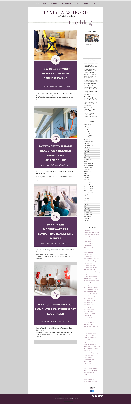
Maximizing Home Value (90, 337)
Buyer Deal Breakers (89, 236)
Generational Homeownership (91, 280)
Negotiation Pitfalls (88, 342)
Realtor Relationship (89, 379)
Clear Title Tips (96, 239)
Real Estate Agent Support (90, 368)
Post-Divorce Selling (89, 353)
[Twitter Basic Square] (93, 391)
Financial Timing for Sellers (90, 278)
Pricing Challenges (88, 355)
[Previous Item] (87, 38)
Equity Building (96, 271)
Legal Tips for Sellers (89, 324)
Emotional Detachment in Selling (92, 258)
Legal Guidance (87, 320)
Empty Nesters (87, 271)
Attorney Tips (87, 230)
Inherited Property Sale (89, 313)
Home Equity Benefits (89, 282)
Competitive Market (88, 243)
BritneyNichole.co (68, 401)
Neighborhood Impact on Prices (92, 346)
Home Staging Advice (89, 307)
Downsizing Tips (88, 254)
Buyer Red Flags (88, 239)
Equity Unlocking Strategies (90, 276)
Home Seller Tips (94, 293)
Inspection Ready (88, 317)
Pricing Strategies (88, 357)
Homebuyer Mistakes (89, 311)
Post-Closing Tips (88, 350)
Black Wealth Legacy (93, 234)
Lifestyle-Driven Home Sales (91, 326)
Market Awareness (88, 328)
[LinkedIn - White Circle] (101, 396)
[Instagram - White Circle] (99, 396)
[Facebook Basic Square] (91, 391)
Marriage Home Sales (89, 335)
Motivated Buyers (88, 339)
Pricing (96, 353)
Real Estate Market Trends (90, 370)
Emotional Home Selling (90, 261)
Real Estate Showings (89, 372)
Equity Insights (87, 274)
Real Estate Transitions (89, 377)
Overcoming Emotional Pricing (91, 348)
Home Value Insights (89, 309)
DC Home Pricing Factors (90, 247)
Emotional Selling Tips (89, 269)
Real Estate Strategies (89, 374)
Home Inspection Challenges (91, 287)
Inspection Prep (88, 315)
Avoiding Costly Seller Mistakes (91, 232)
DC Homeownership (89, 250)
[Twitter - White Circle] (96, 396)
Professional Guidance (89, 363)
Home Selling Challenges (90, 296)
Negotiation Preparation (90, 344)
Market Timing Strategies (90, 333)
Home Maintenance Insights (91, 289)
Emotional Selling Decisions (90, 267)
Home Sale (86, 293)
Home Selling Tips (88, 302)
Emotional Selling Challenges (91, 265)
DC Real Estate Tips (88, 252)
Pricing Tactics (87, 361)
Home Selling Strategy (89, 300)
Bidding (85, 234)
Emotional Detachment (89, 256)
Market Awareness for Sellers (91, 331)
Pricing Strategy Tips (89, 359)
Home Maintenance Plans (90, 291)
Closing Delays (87, 241)
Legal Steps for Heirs (89, 322)
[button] (78, 4)
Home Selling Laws (88, 298)
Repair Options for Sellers (90, 381)
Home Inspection (88, 285)
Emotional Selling (88, 263)
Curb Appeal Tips (88, 245)
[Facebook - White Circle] (93, 396)
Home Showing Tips (89, 304)
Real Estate (86, 366)
